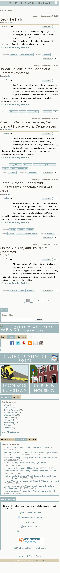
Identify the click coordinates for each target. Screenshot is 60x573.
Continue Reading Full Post (15, 47)
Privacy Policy (41, 560)
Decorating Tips (39, 165)
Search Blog (7, 315)
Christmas (13, 55)
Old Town (10, 407)
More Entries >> (29, 303)
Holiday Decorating (26, 55)
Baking (12, 230)
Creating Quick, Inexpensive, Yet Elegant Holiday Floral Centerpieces (28, 124)
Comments (46, 26)
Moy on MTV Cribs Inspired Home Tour (30, 468)
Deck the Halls (11, 19)
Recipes (30, 230)
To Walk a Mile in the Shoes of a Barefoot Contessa (25, 71)
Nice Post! (7, 26)
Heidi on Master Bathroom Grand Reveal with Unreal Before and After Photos (30, 477)
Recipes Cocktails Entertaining (27, 233)
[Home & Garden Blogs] (30, 556)
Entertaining (51, 165)
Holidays (5, 169)
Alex (8, 76)
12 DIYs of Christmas (17, 291)
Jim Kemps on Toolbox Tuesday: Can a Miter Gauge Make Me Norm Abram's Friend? (31, 453)
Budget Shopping (16, 165)
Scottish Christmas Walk (19, 169)
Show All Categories (10, 432)
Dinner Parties (33, 112)
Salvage (9, 425)
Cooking (22, 112)
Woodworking (12, 415)
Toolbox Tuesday (13, 410)
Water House (11, 405)
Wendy (9, 22)
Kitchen (9, 420)
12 (55, 259)
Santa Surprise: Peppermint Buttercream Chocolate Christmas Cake (26, 187)
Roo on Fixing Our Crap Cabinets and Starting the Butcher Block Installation (29, 487)
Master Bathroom (13, 412)
